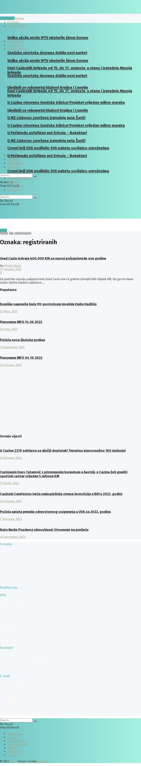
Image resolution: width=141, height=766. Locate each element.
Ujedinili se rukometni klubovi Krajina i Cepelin (47, 87)
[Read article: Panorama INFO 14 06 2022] (70, 315)
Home (4, 233)
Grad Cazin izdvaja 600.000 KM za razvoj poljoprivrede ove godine (53, 258)
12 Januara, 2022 (10, 269)
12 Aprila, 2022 (9, 483)
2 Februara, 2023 (11, 458)
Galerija (13, 159)
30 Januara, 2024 (11, 501)
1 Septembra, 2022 (12, 347)
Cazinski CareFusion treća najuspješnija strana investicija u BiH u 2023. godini (61, 494)
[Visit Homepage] (28, 12)
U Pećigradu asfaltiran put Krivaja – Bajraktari (47, 155)
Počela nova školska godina (22, 340)
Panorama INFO (18, 178)
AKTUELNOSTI (17, 49)
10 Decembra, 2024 (12, 537)
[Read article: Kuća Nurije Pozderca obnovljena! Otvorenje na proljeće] (70, 522)
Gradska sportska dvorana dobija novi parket (47, 75)
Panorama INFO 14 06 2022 (21, 322)
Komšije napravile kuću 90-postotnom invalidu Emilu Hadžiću (48, 304)
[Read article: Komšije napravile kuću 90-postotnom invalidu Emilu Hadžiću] (70, 297)
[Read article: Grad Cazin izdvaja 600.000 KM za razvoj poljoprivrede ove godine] (70, 251)
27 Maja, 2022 (9, 311)
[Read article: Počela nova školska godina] (70, 332)
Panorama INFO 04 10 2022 (21, 358)
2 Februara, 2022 (11, 519)
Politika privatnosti (20, 707)
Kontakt (13, 167)
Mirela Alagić (12, 265)
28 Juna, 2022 (8, 329)
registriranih (22, 233)
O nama (12, 700)
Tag (11, 233)
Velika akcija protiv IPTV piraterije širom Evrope (47, 37)
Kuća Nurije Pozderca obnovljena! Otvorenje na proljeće (44, 530)
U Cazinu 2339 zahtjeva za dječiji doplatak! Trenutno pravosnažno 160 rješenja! (63, 451)
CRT (12, 713)
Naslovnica (15, 18)
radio (3, 230)
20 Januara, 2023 (11, 365)
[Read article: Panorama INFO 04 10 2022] (70, 350)
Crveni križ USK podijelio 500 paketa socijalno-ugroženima (58, 171)
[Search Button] (34, 176)
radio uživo (7, 18)
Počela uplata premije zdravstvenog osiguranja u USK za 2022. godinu (55, 512)
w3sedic (42, 713)
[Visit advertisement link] (9, 429)
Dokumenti (15, 186)
